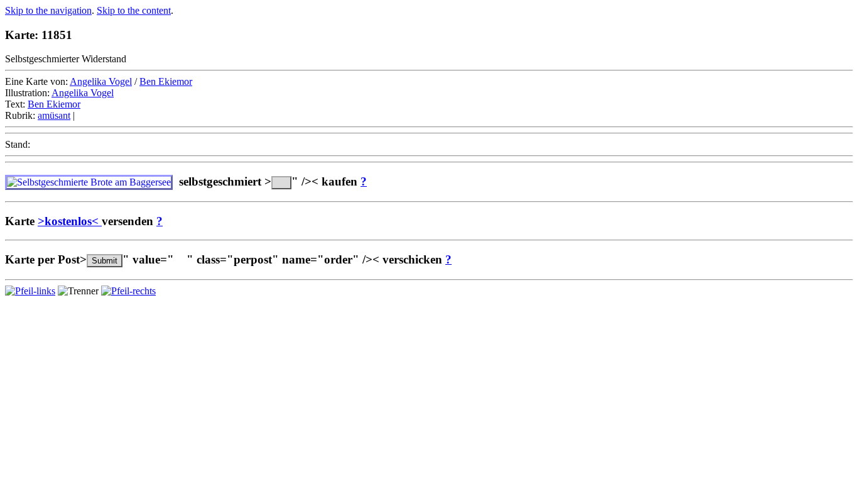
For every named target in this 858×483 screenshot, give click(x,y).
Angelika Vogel (101, 81)
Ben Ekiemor (165, 81)
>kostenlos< (70, 221)
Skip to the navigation (48, 10)
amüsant (54, 115)
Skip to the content (134, 10)
